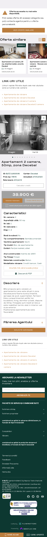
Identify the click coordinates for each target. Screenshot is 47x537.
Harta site (6, 472)
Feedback (6, 460)
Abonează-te (23, 395)
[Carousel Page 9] (31, 157)
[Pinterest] (37, 496)
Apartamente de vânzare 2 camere (20, 101)
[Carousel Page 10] (34, 157)
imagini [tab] (11, 152)
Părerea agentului (18, 322)
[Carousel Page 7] (27, 157)
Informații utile (8, 468)
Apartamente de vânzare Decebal (19, 98)
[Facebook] (28, 496)
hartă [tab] (35, 152)
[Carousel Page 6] (24, 157)
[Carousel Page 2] (15, 157)
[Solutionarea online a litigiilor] (23, 512)
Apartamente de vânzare (15, 94)
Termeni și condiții (9, 456)
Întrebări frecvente (10, 464)
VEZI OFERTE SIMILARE (23, 30)
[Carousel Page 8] (29, 157)
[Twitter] (33, 496)
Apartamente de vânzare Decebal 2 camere (24, 104)
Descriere (11, 283)
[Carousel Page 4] (19, 157)
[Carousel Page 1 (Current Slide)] (12, 157)
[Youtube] (42, 497)
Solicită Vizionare (13, 200)
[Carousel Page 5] (22, 157)
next (43, 39)
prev (40, 39)
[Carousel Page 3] (17, 157)
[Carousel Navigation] (42, 39)
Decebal (31, 174)
